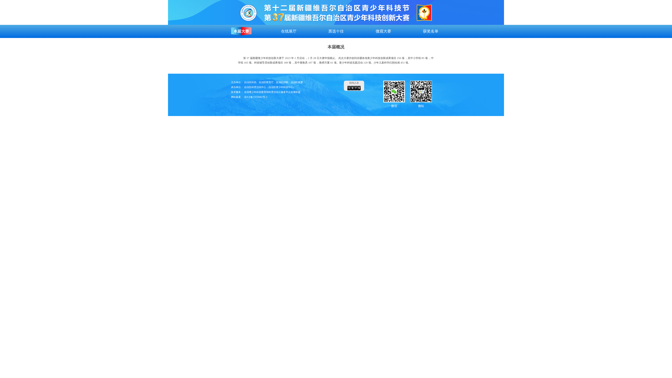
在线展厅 (288, 31)
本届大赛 (241, 31)
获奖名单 (430, 31)
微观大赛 (383, 31)
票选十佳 (336, 31)
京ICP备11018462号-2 (255, 97)
